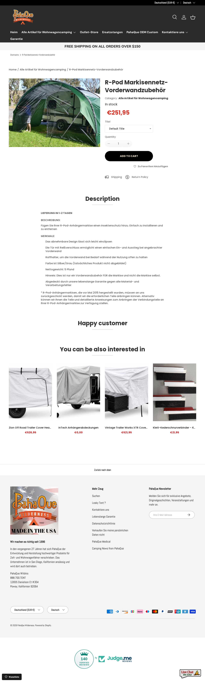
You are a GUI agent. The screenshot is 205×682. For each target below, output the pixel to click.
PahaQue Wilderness (25, 625)
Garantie (16, 39)
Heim (14, 32)
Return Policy (140, 177)
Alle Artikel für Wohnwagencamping (46, 32)
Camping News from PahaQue (108, 548)
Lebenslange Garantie (103, 516)
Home (12, 69)
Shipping (116, 177)
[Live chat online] (190, 674)
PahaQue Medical (101, 541)
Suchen (96, 496)
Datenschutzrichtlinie (103, 523)
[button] (192, 17)
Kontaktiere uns (173, 32)
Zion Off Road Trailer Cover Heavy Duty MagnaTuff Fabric (45, 427)
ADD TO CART (129, 156)
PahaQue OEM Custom (142, 32)
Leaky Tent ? (99, 503)
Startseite (14, 55)
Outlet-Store (89, 32)
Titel (107, 121)
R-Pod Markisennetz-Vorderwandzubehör (38, 55)
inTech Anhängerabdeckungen (78, 427)
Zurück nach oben (102, 470)
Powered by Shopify (43, 625)
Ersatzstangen (112, 32)
